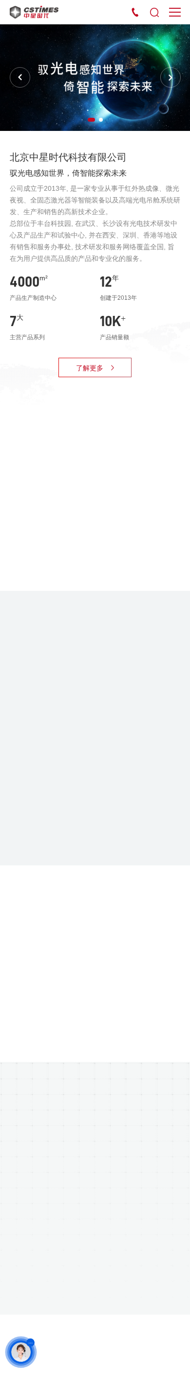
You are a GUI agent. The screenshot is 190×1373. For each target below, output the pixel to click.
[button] (91, 120)
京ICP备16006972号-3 (50, 1330)
